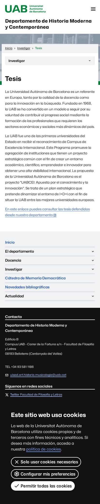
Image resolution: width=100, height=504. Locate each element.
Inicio (10, 242)
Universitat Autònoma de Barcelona (25, 9)
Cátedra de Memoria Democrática (35, 278)
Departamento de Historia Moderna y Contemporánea (48, 24)
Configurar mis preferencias (48, 474)
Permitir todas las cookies (46, 485)
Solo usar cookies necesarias (49, 461)
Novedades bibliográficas (27, 287)
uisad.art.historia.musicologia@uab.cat (38, 375)
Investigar (16, 62)
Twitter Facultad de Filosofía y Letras (36, 395)
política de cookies (43, 449)
